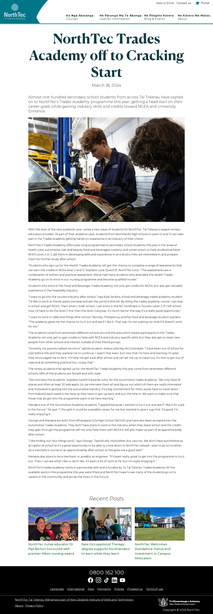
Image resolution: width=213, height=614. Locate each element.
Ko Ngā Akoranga (80, 17)
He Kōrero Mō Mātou (194, 17)
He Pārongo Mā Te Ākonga (121, 17)
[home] (20, 11)
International (76, 589)
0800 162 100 (106, 572)
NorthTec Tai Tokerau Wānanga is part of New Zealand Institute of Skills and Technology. (74, 599)
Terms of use (154, 589)
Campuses (57, 589)
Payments (104, 589)
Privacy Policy (34, 605)
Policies (119, 589)
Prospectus (135, 589)
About (19, 605)
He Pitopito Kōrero (159, 17)
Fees (91, 589)
